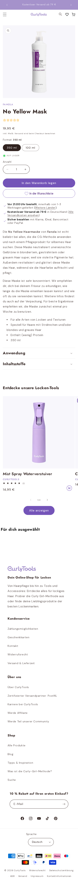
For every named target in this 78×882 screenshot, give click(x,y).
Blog (10, 754)
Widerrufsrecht (18, 654)
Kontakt (13, 646)
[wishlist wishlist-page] (67, 14)
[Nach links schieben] (31, 500)
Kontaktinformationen (59, 876)
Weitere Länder (45, 207)
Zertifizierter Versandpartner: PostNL (32, 695)
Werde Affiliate (18, 713)
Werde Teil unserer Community (28, 721)
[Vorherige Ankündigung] (7, 5)
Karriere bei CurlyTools (23, 704)
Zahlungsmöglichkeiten (23, 628)
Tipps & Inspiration (20, 762)
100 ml (30, 147)
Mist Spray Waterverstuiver (27, 474)
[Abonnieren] (64, 804)
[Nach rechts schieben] (47, 500)
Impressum (37, 876)
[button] (73, 14)
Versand (22, 876)
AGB (12, 876)
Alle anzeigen (39, 510)
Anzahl (7, 161)
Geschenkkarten (18, 637)
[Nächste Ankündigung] (71, 5)
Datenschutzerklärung (61, 870)
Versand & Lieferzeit (21, 663)
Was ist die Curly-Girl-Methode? (30, 771)
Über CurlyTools (18, 687)
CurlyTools (20, 870)
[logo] (36, 14)
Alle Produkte (17, 745)
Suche (12, 780)
